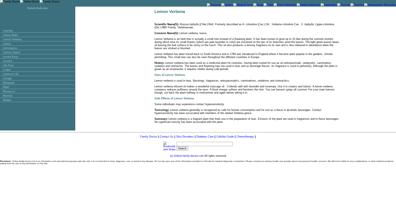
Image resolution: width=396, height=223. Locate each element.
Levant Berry (10, 56)
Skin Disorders (185, 136)
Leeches (8, 30)
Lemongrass (10, 48)
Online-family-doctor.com (189, 155)
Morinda (7, 95)
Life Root (8, 65)
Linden (7, 69)
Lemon (7, 43)
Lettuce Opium (11, 52)
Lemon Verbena (12, 39)
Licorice (7, 61)
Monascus (9, 91)
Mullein (7, 100)
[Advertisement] (37, 19)
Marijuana (8, 82)
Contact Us (166, 136)
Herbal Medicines (37, 8)
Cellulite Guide (225, 136)
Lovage (7, 78)
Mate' (6, 87)
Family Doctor (149, 136)
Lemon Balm (10, 35)
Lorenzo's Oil (10, 74)
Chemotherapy (245, 136)
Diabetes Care (205, 136)
